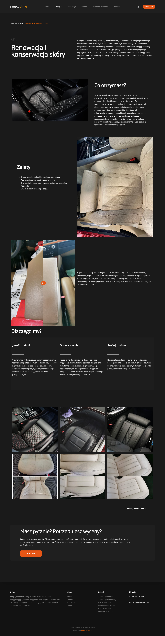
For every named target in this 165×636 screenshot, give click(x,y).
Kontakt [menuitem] (117, 7)
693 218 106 (149, 7)
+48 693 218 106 (136, 596)
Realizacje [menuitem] (71, 7)
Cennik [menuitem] (84, 7)
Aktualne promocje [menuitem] (100, 7)
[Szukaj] (138, 7)
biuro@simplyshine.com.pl (140, 602)
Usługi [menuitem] (57, 7)
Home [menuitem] (47, 7)
